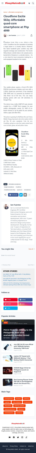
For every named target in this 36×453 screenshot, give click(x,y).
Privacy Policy (14, 446)
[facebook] (13, 437)
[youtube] (9, 437)
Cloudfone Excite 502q (9, 190)
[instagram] (22, 437)
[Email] (25, 195)
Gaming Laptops (19, 405)
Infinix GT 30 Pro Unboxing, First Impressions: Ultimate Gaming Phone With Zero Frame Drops (17, 284)
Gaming (26, 398)
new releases (17, 402)
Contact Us (23, 446)
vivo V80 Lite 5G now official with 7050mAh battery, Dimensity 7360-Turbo (23, 346)
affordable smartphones (15, 12)
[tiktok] (26, 437)
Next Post (30, 265)
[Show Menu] (2, 3)
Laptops (7, 402)
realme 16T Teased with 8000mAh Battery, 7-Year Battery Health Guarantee (23, 358)
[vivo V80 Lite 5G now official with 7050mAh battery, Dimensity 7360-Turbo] (7, 347)
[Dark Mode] (29, 3)
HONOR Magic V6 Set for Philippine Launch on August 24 (22, 370)
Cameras (19, 413)
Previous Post (6, 265)
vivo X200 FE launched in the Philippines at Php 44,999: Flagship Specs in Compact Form (17, 279)
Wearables (8, 405)
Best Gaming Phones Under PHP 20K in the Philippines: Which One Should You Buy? (23, 381)
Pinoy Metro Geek (13, 449)
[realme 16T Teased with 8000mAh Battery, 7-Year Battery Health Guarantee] (7, 358)
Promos (18, 398)
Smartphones (27, 190)
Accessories (27, 402)
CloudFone (18, 187)
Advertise (31, 446)
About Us (5, 446)
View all (31, 249)
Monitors (21, 409)
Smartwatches (9, 413)
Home (5, 12)
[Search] (33, 3)
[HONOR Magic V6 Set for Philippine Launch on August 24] (7, 370)
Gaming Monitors (10, 409)
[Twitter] (21, 195)
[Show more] (29, 195)
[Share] (31, 35)
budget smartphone (9, 187)
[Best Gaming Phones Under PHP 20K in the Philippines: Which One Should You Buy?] (7, 382)
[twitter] (18, 437)
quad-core (19, 190)
